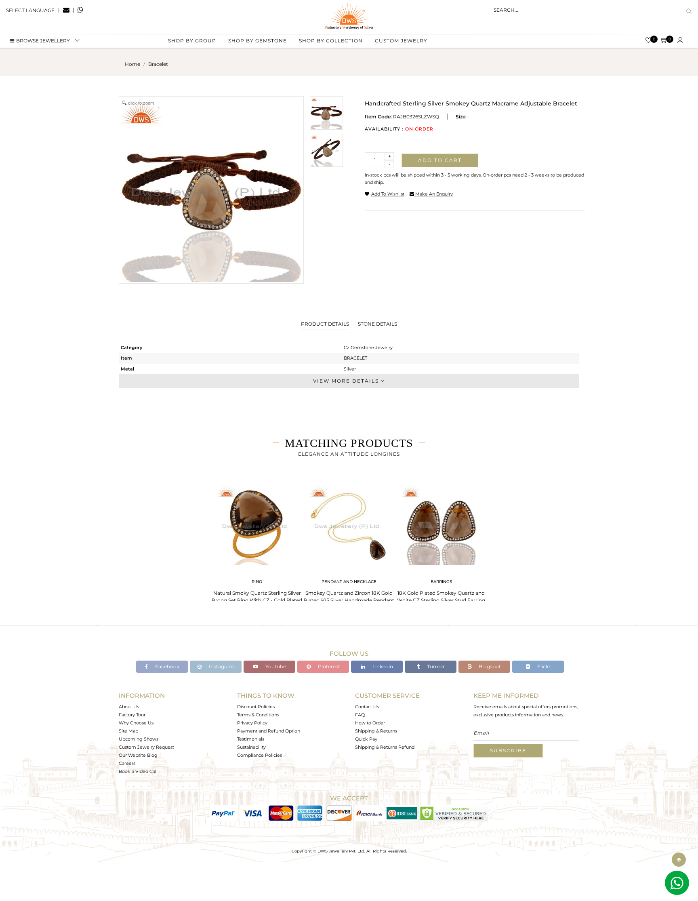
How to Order (370, 723)
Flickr (543, 666)
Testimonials (250, 739)
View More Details (347, 381)
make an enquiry (433, 194)
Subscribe (508, 750)
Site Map (128, 731)
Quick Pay (366, 739)
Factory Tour (132, 715)
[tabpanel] (257, 541)
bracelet (158, 64)
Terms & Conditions (258, 715)
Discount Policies (256, 706)
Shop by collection (331, 41)
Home (132, 64)
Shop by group (192, 41)
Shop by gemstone (257, 41)
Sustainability (251, 747)
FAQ (360, 715)
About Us (129, 706)
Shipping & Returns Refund (384, 747)
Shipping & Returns (376, 731)
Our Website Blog (138, 755)
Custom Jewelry (401, 41)
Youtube (275, 666)
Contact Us (367, 706)
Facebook (166, 666)
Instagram (221, 666)
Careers (127, 763)
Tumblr (435, 666)
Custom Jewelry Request (146, 747)
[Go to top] (679, 860)
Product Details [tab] (325, 324)
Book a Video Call (138, 771)
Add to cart (440, 160)
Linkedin (382, 666)
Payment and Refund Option (268, 731)
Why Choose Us (136, 723)
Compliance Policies (259, 755)
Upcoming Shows (138, 739)
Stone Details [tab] (377, 324)
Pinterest (328, 666)
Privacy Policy (252, 723)
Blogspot (489, 666)
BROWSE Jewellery (43, 41)
